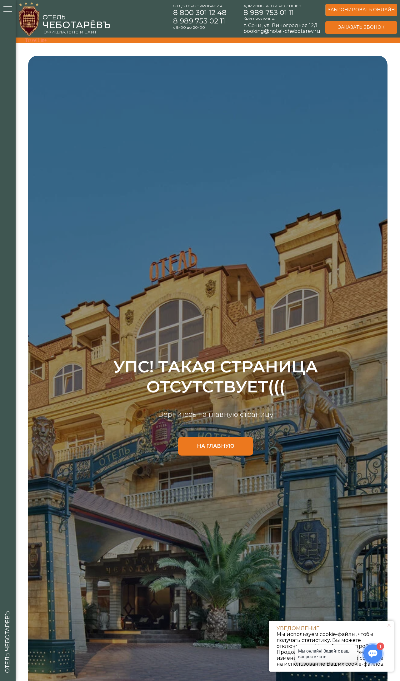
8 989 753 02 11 (199, 21)
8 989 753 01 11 (268, 12)
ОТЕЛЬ (54, 17)
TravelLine (36, 40)
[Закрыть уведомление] (389, 625)
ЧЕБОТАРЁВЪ (76, 25)
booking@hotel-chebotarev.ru (281, 31)
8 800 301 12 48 (200, 12)
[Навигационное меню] (7, 9)
